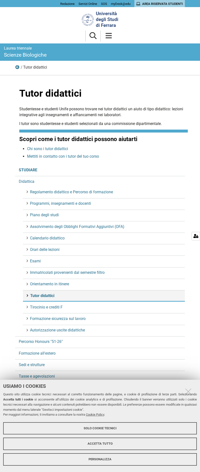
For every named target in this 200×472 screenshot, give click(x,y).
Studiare (28, 170)
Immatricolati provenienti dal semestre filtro (67, 272)
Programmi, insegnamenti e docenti (60, 203)
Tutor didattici (42, 295)
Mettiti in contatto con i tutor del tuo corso (63, 156)
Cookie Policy (95, 414)
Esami (35, 261)
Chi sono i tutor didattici (47, 148)
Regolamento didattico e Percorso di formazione (71, 192)
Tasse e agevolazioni (37, 376)
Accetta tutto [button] (100, 443)
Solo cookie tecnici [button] (100, 428)
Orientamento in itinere (49, 284)
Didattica (17, 68)
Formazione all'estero (37, 353)
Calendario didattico (47, 238)
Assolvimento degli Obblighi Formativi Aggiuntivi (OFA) (77, 226)
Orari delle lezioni (45, 249)
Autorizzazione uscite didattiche (57, 330)
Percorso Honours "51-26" (41, 341)
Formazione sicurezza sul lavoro (58, 318)
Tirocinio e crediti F (46, 307)
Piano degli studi (44, 215)
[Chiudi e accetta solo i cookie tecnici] (188, 391)
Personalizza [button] (100, 459)
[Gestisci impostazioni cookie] (195, 236)
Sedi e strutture (32, 364)
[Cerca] (93, 36)
